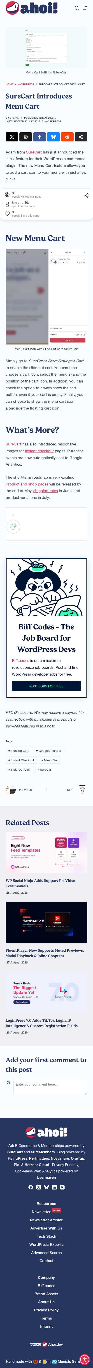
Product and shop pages (27, 484)
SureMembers (43, 1151)
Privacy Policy (46, 1310)
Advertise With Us (46, 1228)
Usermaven (46, 1177)
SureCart (34, 152)
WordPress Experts (46, 1244)
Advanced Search (46, 1252)
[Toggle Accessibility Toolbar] (85, 1360)
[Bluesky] (46, 1187)
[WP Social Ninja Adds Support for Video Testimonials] (47, 852)
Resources (46, 1203)
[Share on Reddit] (67, 136)
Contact (46, 1260)
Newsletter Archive (46, 1219)
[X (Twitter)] (38, 1187)
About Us (46, 1301)
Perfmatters (39, 1158)
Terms (46, 1318)
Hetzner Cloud (37, 1164)
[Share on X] (12, 136)
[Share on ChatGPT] (25, 136)
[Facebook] (30, 1187)
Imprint (46, 1326)
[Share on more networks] (81, 136)
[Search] (77, 8)
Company (46, 1277)
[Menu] (85, 8)
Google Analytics (49, 750)
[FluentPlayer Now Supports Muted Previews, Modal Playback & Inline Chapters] (47, 922)
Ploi (17, 1164)
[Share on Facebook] (39, 136)
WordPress (53, 121)
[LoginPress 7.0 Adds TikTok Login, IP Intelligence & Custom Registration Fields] (47, 992)
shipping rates (45, 490)
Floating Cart (18, 750)
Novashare (60, 1158)
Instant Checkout (21, 760)
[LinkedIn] (54, 1187)
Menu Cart (50, 760)
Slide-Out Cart (19, 769)
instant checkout (39, 450)
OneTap (77, 1158)
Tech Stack (46, 1236)
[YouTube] (62, 1187)
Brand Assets (46, 1293)
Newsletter (46, 1211)
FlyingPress (17, 1158)
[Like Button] (13, 526)
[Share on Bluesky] (53, 136)
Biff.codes (20, 660)
